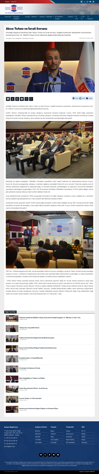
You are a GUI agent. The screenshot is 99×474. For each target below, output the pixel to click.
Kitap (52, 436)
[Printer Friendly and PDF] (82, 98)
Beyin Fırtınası (70, 439)
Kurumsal (84, 442)
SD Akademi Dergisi (59, 18)
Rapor (52, 431)
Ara (77, 19)
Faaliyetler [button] (49, 16)
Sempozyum (69, 434)
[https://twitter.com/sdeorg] (84, 1)
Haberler (90, 19)
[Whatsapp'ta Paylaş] (17, 99)
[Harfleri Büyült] (26, 99)
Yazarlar (42, 16)
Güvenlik (37, 436)
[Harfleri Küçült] (31, 99)
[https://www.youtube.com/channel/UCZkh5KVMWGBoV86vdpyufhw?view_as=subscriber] (90, 1)
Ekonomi (37, 431)
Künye (83, 439)
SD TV (82, 18)
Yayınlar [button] (70, 16)
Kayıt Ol (13, 1)
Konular (27, 16)
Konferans (69, 436)
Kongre (68, 431)
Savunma (38, 434)
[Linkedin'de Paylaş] (8, 99)
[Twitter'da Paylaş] (13, 99)
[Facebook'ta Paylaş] (22, 99)
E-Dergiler (54, 442)
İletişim (7, 1)
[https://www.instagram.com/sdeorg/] (87, 1)
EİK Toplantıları (70, 442)
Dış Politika (38, 442)
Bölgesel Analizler (16, 18)
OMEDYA (92, 471)
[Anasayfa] (14, 9)
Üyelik (83, 436)
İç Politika (38, 439)
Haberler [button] (34, 16)
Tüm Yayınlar (54, 439)
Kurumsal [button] (8, 16)
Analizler (53, 434)
